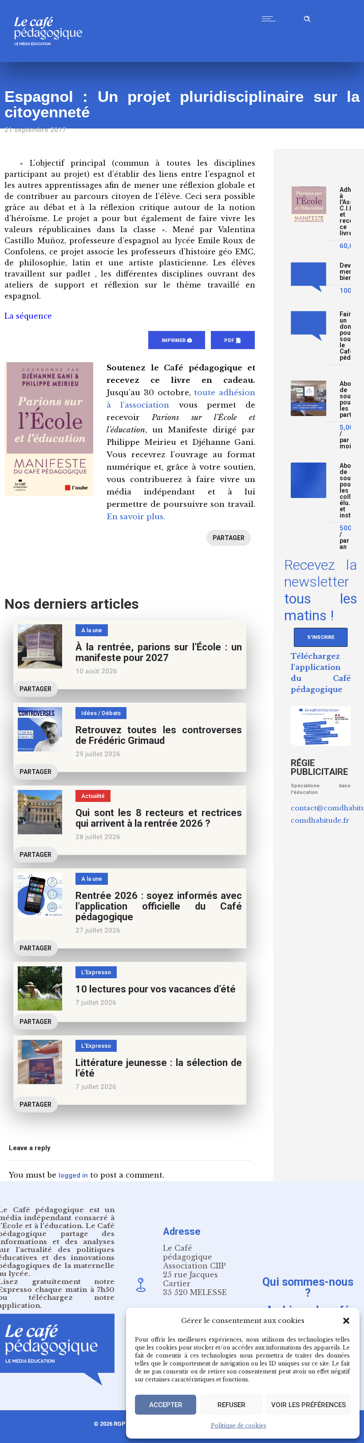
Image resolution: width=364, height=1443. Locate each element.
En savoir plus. (136, 516)
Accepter (165, 1405)
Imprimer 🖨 (177, 340)
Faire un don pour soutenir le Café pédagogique (345, 336)
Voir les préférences (308, 1405)
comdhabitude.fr (320, 820)
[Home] (52, 59)
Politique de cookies (238, 1425)
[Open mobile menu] (271, 18)
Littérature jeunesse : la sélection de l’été (158, 1068)
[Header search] (307, 17)
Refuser (231, 1405)
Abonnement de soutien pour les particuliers (345, 399)
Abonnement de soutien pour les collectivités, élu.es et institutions (345, 491)
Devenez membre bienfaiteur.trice (345, 271)
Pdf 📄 (232, 340)
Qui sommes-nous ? (307, 1287)
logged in (73, 1175)
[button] (346, 1320)
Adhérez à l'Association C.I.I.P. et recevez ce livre (345, 212)
